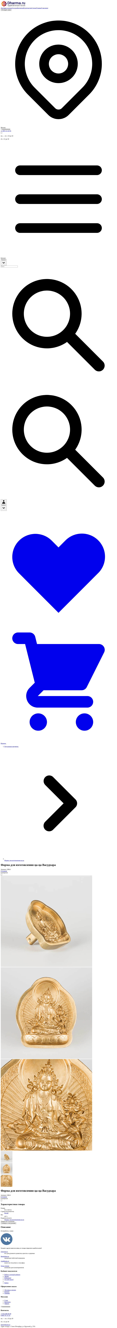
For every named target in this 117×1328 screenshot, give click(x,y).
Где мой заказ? (8, 1279)
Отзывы (38, 8)
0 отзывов (4, 871)
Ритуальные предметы (11, 746)
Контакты (20, 8)
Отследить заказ (6, 10)
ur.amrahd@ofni (5, 1325)
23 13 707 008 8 (5, 1315)
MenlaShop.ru (5, 1256)
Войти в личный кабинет (12, 1274)
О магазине (44, 8)
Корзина (3, 743)
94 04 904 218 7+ (6, 1314)
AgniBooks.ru (5, 1261)
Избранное (7, 1278)
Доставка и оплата (6, 8)
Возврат (6, 1291)
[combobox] (9, 266)
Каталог (3, 260)
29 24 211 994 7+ (6, 131)
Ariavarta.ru (4, 1251)
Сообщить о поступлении (8, 1223)
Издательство (27, 8)
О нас (6, 1300)
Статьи (34, 8)
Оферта (6, 1303)
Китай (6, 1213)
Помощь (7, 1293)
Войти (6, 1283)
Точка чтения (5, 1266)
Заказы (6, 1276)
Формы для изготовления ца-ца (14, 860)
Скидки (14, 8)
